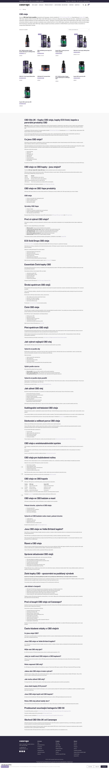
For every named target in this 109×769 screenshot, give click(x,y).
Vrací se (75, 748)
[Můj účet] (85, 5)
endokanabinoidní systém (51, 453)
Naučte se (77, 4)
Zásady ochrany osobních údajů (80, 752)
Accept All (104, 766)
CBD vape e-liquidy (59, 214)
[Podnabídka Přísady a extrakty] (53, 5)
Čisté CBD (39, 280)
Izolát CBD (48, 280)
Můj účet (75, 743)
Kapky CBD (82, 17)
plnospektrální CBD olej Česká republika (59, 337)
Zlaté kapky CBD (49, 260)
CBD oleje (41, 4)
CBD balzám (44, 384)
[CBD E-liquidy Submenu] (38, 5)
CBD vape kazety (69, 214)
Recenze (39, 754)
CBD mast (49, 384)
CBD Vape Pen (58, 750)
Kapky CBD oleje (51, 184)
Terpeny (57, 752)
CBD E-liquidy (34, 4)
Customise (90, 766)
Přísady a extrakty (49, 4)
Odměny (75, 744)
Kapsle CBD (63, 236)
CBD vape (54, 214)
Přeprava (75, 746)
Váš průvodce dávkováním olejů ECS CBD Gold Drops (66, 438)
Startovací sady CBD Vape (60, 754)
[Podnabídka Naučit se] (80, 5)
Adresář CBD (76, 755)
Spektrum (71, 4)
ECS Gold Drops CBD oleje (54, 130)
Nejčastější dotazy (41, 744)
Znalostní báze (76, 754)
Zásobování (39, 748)
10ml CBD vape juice (59, 715)
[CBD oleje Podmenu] (44, 5)
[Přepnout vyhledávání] (83, 5)
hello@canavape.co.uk (23, 748)
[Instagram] (24, 751)
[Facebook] (20, 751)
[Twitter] (22, 751)
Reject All (97, 766)
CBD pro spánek (58, 4)
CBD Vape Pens (65, 4)
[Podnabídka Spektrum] (74, 5)
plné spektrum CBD (47, 337)
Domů (20, 9)
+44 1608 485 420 (22, 747)
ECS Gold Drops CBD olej (65, 17)
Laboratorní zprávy (41, 752)
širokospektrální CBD (33, 302)
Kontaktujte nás (40, 750)
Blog (38, 743)
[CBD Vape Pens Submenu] (68, 5)
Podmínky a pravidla (77, 750)
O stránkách (39, 746)
